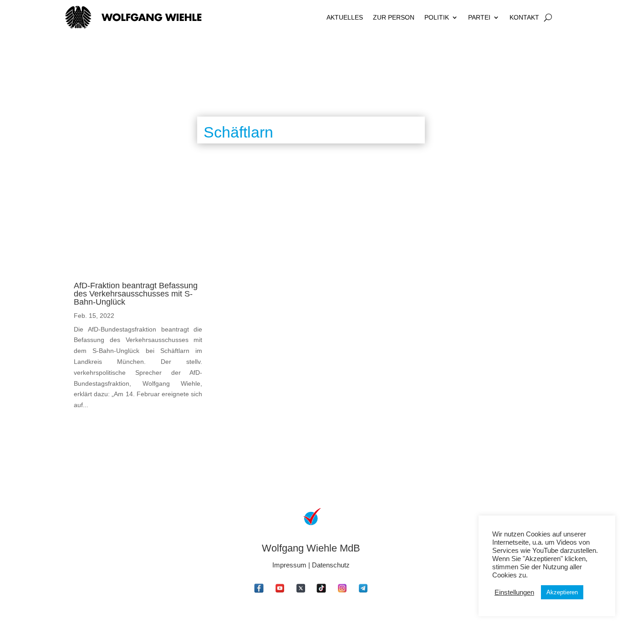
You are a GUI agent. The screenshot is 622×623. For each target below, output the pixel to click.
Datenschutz (331, 565)
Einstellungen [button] (514, 592)
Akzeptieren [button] (562, 592)
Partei (479, 17)
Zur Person (393, 17)
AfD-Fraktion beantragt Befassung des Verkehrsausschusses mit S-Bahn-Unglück (136, 293)
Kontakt (524, 17)
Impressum (289, 565)
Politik (436, 17)
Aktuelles (344, 17)
